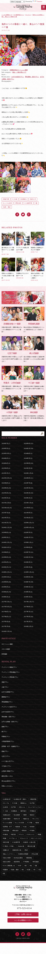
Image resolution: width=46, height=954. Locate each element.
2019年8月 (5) (6, 552)
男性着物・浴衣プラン (32, 77)
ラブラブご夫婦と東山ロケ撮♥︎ (22, 250)
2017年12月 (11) (7, 601)
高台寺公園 (31, 846)
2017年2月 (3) (28, 621)
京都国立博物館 (23, 854)
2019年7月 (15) (28, 552)
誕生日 (32, 815)
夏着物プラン (6, 697)
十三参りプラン (6, 766)
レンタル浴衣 (8, 203)
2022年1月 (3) (28, 498)
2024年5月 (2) (28, 458)
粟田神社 (17, 862)
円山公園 (35, 854)
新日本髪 (6, 842)
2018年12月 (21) (7, 572)
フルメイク (24, 838)
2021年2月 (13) (6, 522)
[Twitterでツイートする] (23, 213)
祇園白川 (6, 850)
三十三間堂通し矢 (9, 865)
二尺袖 (30, 822)
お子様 (32, 803)
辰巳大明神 (7, 858)
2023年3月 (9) (28, 468)
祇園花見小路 (17, 850)
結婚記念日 (7, 815)
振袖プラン (5, 726)
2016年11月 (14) (7, 631)
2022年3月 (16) (28, 493)
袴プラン (4, 731)
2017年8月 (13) (6, 611)
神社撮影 (36, 862)
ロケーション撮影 (7, 644)
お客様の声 (7, 799)
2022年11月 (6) (28, 473)
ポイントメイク (37, 838)
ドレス (22, 834)
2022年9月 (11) (28, 478)
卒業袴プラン (6, 736)
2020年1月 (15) (28, 537)
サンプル (36, 819)
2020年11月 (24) (7, 527)
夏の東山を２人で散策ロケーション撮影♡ (8, 251)
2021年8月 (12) (28, 508)
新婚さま (24, 803)
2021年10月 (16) (7, 508)
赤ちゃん (22, 807)
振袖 (37, 822)
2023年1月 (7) (6, 473)
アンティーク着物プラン (9, 667)
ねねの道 (21, 846)
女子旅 (14, 807)
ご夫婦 (15, 199)
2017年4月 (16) (28, 616)
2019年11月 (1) (28, 542)
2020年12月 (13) (29, 522)
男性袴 (24, 830)
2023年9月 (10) (28, 463)
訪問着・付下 (8, 826)
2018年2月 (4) (6, 597)
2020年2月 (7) (6, 537)
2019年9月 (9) (28, 547)
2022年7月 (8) (28, 483)
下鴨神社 (26, 862)
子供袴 (32, 830)
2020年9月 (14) (6, 532)
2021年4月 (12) (28, 517)
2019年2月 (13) (6, 567)
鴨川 (26, 850)
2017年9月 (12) (28, 606)
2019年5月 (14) (28, 557)
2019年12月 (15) (7, 542)
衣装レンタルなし (7, 786)
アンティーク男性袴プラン (10, 677)
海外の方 (33, 199)
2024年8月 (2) (28, 453)
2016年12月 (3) (28, 626)
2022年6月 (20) (6, 488)
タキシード (31, 834)
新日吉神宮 (7, 862)
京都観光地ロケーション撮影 (19, 70)
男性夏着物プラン (7, 702)
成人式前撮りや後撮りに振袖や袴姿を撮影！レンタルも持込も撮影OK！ (34, 357)
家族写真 (6, 199)
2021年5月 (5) (6, 517)
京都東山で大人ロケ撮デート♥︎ (22, 276)
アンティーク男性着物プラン (11, 672)
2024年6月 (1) (6, 458)
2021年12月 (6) (6, 503)
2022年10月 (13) (7, 478)
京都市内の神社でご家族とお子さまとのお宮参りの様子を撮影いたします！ (12, 416)
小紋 (25, 826)
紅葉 (29, 869)
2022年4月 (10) (6, 493)
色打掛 (14, 834)
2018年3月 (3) (28, 592)
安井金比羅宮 (18, 858)
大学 (20, 865)
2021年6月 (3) (28, 513)
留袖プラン (5, 751)
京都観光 (24, 199)
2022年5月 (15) (28, 488)
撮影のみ (26, 819)
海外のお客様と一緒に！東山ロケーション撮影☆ (37, 277)
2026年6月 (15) (28, 443)
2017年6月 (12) (6, 616)
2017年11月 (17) (29, 601)
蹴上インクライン (9, 854)
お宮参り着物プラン (8, 771)
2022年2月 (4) (6, 498)
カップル (6, 803)
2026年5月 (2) (6, 448)
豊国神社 (29, 858)
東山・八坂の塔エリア (19, 72)
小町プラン (5, 687)
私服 (5, 838)
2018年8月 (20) (6, 582)
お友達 (6, 807)
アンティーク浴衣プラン (9, 707)
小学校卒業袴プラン (8, 741)
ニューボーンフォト (35, 807)
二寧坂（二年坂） (9, 846)
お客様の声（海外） (20, 799)
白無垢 (6, 834)
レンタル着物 (8, 822)
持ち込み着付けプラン (9, 781)
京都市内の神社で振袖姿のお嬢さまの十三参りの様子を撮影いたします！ (34, 387)
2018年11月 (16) (29, 572)
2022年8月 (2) (6, 483)
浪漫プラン (5, 682)
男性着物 (6, 830)
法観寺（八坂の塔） (30, 842)
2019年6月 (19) (6, 557)
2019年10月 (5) (6, 547)
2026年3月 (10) (28, 448)
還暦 (25, 815)
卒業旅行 (33, 811)
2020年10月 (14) (29, 527)
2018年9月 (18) (28, 577)
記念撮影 (17, 815)
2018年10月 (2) (6, 577)
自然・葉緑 (7, 207)
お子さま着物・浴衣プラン (10, 721)
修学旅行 (24, 811)
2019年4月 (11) (6, 562)
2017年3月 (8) (6, 621)
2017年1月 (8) (6, 626)
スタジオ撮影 (6, 649)
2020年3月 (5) (28, 532)
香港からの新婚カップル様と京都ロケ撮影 (8, 277)
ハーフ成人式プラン (8, 761)
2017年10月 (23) (7, 606)
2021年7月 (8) (6, 513)
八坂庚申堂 (28, 203)
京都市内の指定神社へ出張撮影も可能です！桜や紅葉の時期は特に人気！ (34, 416)
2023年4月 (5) (6, 468)
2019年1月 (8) (28, 567)
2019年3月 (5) (28, 562)
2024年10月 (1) (6, 453)
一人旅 (6, 811)
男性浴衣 (19, 203)
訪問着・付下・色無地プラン (11, 746)
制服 (39, 834)
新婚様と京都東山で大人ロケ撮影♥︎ (37, 250)
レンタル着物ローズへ (23, 920)
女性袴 (32, 826)
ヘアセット (13, 838)
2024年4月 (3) (6, 463)
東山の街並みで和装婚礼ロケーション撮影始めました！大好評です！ (34, 328)
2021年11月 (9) (28, 503)
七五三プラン (6, 756)
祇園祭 (6, 869)
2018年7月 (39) (28, 582)
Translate (39, 1)
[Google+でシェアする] (29, 213)
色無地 (18, 826)
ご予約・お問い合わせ (23, 914)
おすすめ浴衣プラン (17, 77)
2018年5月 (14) (28, 587)
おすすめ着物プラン (8, 692)
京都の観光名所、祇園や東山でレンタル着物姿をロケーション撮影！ (12, 328)
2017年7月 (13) (28, 611)
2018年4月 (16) (6, 592)
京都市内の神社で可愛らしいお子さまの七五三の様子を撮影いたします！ (12, 357)
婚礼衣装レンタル (7, 776)
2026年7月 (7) (6, 443)
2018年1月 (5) (28, 597)
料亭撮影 (4, 654)
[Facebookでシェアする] (17, 213)
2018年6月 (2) (6, 587)
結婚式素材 (7, 819)
